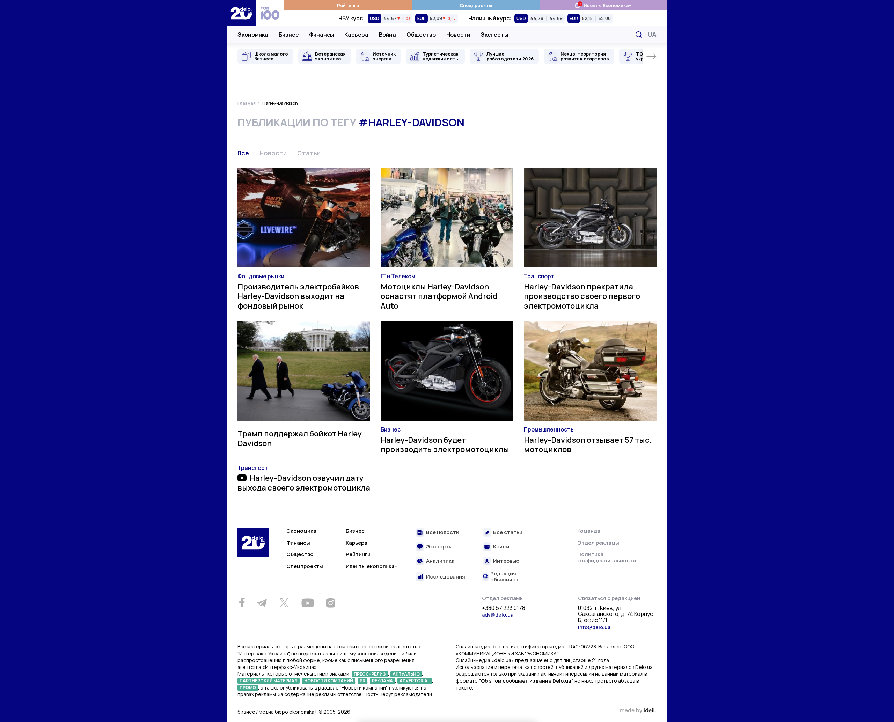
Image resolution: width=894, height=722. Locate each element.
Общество (421, 34)
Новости (458, 34)
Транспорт (539, 276)
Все (243, 153)
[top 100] (270, 13)
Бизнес (289, 34)
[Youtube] (307, 603)
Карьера (356, 34)
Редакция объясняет (504, 576)
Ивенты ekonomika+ (372, 566)
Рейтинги (348, 5)
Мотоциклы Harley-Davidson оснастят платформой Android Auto (439, 296)
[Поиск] (638, 34)
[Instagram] (330, 603)
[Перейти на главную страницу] (241, 13)
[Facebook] (242, 603)
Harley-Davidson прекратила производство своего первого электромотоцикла (582, 296)
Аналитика (440, 561)
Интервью (506, 561)
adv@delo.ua (497, 614)
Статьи (309, 153)
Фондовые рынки (260, 276)
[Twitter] (284, 603)
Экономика (252, 34)
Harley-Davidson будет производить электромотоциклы (445, 445)
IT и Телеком (398, 276)
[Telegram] (261, 603)
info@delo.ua (594, 627)
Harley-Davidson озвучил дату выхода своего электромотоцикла (303, 483)
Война (387, 34)
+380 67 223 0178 (503, 608)
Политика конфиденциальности (606, 557)
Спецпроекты (476, 5)
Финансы (321, 34)
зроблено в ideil (638, 710)
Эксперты (494, 34)
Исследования (445, 577)
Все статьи (507, 533)
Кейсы (501, 547)
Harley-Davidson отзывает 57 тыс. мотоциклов (588, 445)
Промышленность (549, 429)
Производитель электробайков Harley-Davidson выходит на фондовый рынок (298, 296)
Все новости (442, 533)
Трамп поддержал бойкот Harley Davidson (299, 438)
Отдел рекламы (598, 542)
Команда (588, 531)
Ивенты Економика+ (602, 5)
